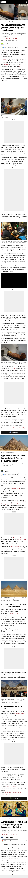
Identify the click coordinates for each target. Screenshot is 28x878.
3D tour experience (10, 786)
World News (12, 21)
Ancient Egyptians (18, 538)
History (6, 428)
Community (8, 452)
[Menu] (26, 2)
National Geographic (19, 713)
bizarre (5, 59)
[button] (26, 47)
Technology (16, 428)
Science (10, 428)
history (21, 66)
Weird (13, 452)
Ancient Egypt (22, 428)
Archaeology (4, 794)
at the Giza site (22, 539)
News (6, 21)
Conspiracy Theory (16, 792)
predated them (14, 613)
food (14, 368)
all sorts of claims (15, 488)
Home (2, 21)
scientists (6, 64)
